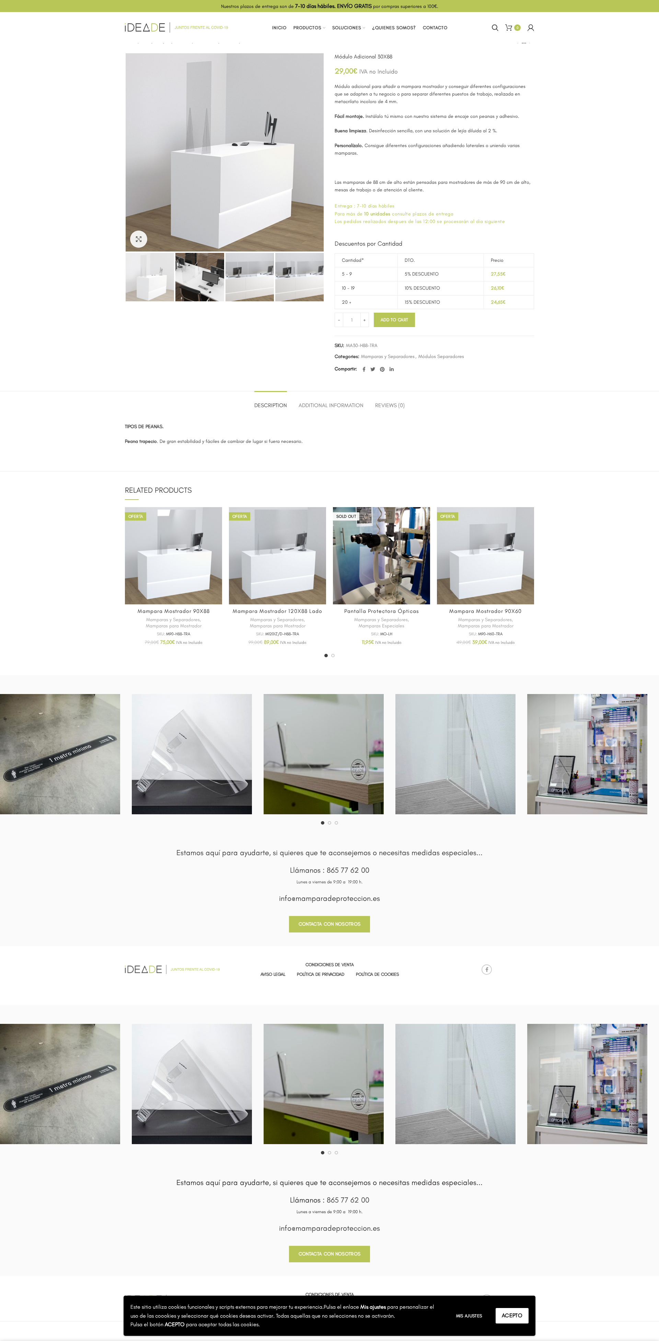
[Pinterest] (382, 369)
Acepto (512, 1315)
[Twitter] (373, 369)
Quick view (217, 518)
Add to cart (394, 319)
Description (270, 405)
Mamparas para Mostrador (173, 626)
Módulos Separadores (441, 356)
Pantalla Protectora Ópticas (381, 611)
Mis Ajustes (469, 1315)
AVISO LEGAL (273, 974)
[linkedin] (391, 369)
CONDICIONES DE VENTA (329, 964)
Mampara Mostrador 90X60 (485, 611)
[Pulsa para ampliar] (138, 239)
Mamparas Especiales (381, 626)
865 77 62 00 (348, 870)
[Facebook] (364, 369)
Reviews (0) (390, 405)
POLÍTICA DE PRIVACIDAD (320, 974)
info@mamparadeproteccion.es (329, 898)
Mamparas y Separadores (388, 356)
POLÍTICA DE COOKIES (377, 974)
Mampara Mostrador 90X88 (174, 611)
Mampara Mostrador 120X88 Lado (277, 611)
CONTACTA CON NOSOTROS (329, 924)
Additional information (331, 405)
